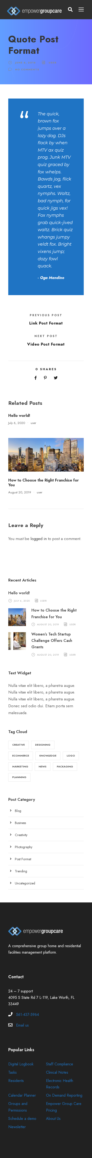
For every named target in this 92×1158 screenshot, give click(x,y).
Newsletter (17, 1127)
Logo (71, 755)
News (42, 766)
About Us (53, 1118)
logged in (38, 538)
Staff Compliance (59, 1064)
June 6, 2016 (25, 62)
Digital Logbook (20, 1064)
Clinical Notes (57, 1072)
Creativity (21, 835)
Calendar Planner (22, 1095)
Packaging (65, 766)
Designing (42, 745)
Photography (23, 847)
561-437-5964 (27, 1014)
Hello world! (19, 415)
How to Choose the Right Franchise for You (43, 482)
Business (20, 822)
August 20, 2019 (19, 492)
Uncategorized (25, 883)
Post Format (23, 859)
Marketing (20, 766)
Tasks (12, 1072)
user (52, 62)
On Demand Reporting (64, 1095)
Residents (16, 1080)
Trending (21, 871)
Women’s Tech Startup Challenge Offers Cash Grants (51, 640)
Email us (22, 1025)
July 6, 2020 (16, 423)
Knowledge (47, 755)
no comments (27, 69)
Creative (18, 745)
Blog (18, 810)
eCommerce (20, 755)
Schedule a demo (22, 1118)
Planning (19, 777)
